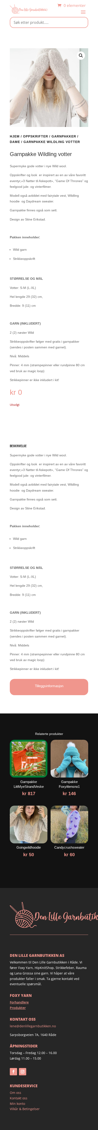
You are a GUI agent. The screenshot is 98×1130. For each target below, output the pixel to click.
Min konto (17, 1103)
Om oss (15, 1092)
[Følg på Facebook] (13, 1071)
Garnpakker (64, 136)
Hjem (15, 136)
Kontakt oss (18, 1098)
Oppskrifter (35, 136)
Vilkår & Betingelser (25, 1109)
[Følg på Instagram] (22, 1071)
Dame (15, 142)
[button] (81, 55)
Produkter (18, 1008)
